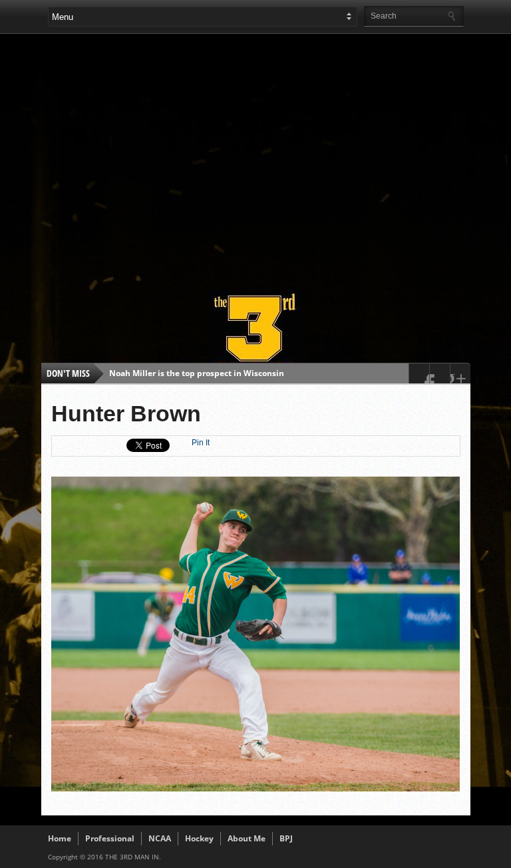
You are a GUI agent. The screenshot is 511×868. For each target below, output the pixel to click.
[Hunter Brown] (255, 788)
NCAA (159, 838)
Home (59, 838)
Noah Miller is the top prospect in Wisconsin (196, 373)
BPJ (286, 838)
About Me (246, 838)
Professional (109, 838)
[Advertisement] (279, 156)
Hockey (199, 838)
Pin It (201, 442)
